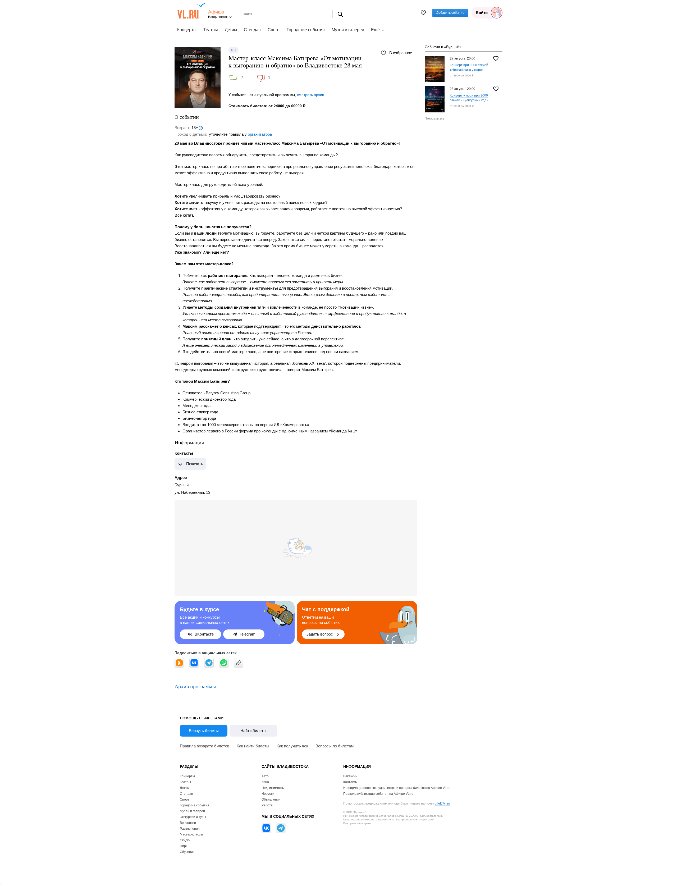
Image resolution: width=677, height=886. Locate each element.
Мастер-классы (191, 834)
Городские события (306, 30)
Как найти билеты (253, 746)
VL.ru (192, 11)
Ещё (375, 30)
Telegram (247, 634)
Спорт (274, 30)
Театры (210, 30)
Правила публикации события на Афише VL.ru (378, 794)
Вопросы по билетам (334, 746)
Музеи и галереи (348, 30)
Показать (194, 464)
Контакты (350, 782)
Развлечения (190, 828)
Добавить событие (450, 13)
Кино (265, 782)
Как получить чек (292, 746)
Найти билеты (253, 730)
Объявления (271, 799)
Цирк (183, 846)
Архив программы (195, 686)
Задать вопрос (319, 634)
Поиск (340, 14)
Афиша (216, 12)
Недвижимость (273, 788)
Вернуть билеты (204, 730)
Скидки (185, 840)
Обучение (187, 852)
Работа (267, 805)
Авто (265, 776)
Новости (268, 794)
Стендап (252, 30)
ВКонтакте (204, 634)
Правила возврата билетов (204, 746)
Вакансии (350, 776)
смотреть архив (310, 95)
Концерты (186, 30)
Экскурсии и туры (193, 817)
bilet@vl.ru (442, 803)
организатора (260, 134)
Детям (231, 30)
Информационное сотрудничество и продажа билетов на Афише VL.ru (396, 788)
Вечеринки (188, 823)
